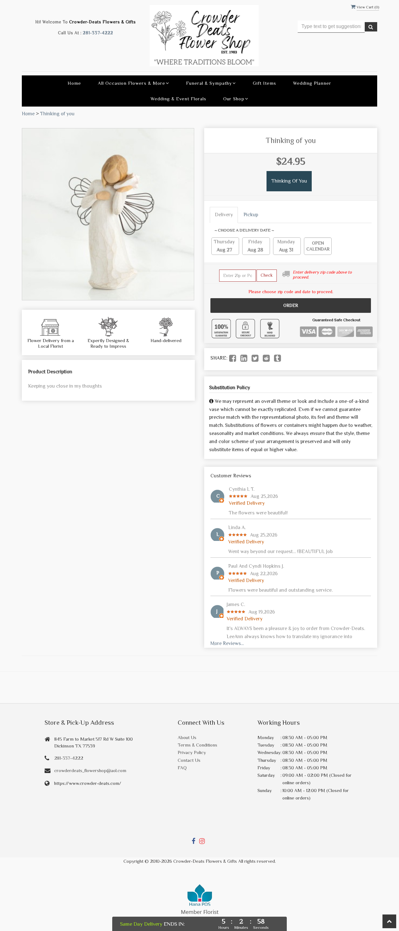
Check (267, 275)
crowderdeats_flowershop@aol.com (90, 770)
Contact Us (189, 760)
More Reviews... (227, 643)
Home (74, 83)
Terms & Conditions (197, 744)
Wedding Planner (312, 83)
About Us (187, 737)
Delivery (224, 214)
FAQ (182, 767)
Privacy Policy (192, 752)
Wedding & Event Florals (178, 98)
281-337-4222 (98, 33)
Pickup (250, 214)
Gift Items (264, 83)
